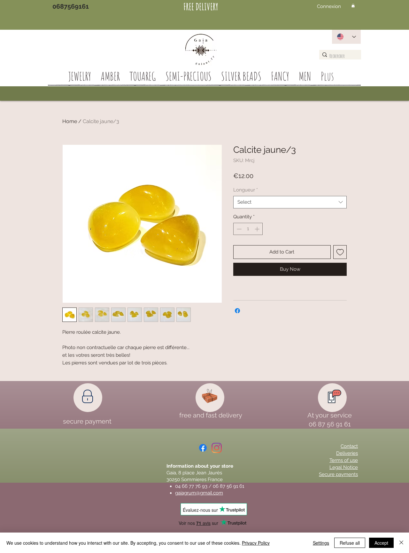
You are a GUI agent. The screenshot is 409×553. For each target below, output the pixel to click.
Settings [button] (321, 543)
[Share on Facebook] (237, 311)
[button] (353, 5)
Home (69, 121)
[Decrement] (238, 229)
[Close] (401, 543)
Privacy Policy (256, 543)
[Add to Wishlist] (340, 252)
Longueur (245, 190)
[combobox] (290, 202)
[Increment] (257, 229)
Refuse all (350, 543)
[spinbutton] (248, 229)
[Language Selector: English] (346, 37)
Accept (381, 543)
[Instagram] (217, 448)
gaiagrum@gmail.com (199, 493)
